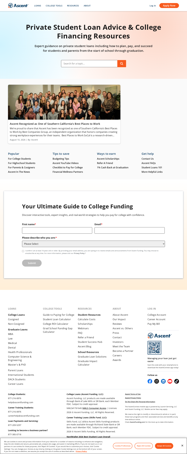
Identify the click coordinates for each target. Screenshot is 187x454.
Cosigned (13, 319)
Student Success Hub (90, 342)
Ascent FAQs (149, 163)
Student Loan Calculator (57, 319)
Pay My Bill (154, 323)
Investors (118, 342)
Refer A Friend (105, 163)
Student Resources (89, 314)
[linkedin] (163, 381)
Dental (12, 347)
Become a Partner (123, 351)
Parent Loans (15, 370)
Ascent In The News (19, 171)
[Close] (182, 445)
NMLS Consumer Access (94, 408)
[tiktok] (176, 381)
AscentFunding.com (137, 422)
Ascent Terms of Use (133, 394)
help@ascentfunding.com (20, 402)
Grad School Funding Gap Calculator (57, 330)
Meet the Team (121, 346)
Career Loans (15, 383)
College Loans (16, 314)
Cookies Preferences (122, 446)
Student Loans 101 (152, 167)
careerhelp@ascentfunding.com (23, 415)
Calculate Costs (87, 319)
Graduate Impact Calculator (87, 363)
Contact (117, 337)
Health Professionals (20, 352)
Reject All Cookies (143, 446)
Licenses (113, 408)
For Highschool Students (21, 163)
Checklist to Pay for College (68, 167)
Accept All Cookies (164, 446)
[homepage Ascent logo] (18, 5)
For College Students (19, 158)
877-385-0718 (14, 434)
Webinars (83, 328)
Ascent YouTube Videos (66, 163)
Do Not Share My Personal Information (140, 402)
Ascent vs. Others (123, 328)
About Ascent (120, 314)
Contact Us (148, 158)
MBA (10, 334)
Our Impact (119, 319)
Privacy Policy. (81, 451)
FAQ (80, 332)
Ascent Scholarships (108, 158)
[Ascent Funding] (160, 336)
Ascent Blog (84, 346)
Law (10, 338)
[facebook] (150, 381)
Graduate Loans (18, 329)
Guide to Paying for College (58, 314)
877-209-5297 (14, 425)
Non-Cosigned (16, 323)
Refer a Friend (86, 337)
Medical (12, 343)
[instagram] (156, 381)
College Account (157, 314)
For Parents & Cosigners (21, 167)
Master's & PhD (17, 364)
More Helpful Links (152, 171)
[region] (93, 446)
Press (116, 332)
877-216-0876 (14, 398)
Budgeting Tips (61, 158)
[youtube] (170, 381)
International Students (21, 374)
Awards (117, 360)
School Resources (88, 352)
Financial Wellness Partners (68, 171)
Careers (117, 355)
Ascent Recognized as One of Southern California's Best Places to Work (55, 123)
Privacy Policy (79, 253)
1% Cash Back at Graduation (112, 167)
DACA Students (16, 379)
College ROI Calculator (56, 323)
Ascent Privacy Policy (133, 398)
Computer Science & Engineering (20, 358)
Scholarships (85, 323)
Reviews (117, 323)
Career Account (157, 319)
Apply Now (169, 5)
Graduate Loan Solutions (92, 356)
